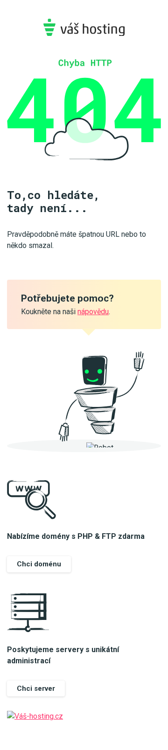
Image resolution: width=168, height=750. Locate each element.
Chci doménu (39, 564)
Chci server (36, 688)
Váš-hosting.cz (84, 27)
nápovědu (93, 311)
